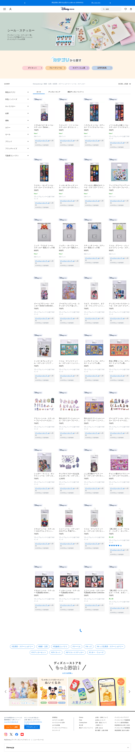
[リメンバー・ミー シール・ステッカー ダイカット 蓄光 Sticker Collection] (69, 111)
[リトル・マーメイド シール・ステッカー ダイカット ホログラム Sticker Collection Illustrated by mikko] (94, 519)
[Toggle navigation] (4, 9)
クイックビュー (44, 149)
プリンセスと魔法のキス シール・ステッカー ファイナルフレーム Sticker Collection (94, 186)
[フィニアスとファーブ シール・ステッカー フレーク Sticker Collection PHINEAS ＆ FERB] (119, 171)
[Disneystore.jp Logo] (67, 9)
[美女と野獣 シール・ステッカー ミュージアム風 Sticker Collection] (119, 347)
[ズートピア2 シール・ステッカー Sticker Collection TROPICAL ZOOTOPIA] (44, 290)
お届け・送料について (101, 723)
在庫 (17, 113)
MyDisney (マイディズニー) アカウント (17, 746)
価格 (17, 120)
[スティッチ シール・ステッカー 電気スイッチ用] (94, 232)
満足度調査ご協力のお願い (122, 736)
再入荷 (81, 731)
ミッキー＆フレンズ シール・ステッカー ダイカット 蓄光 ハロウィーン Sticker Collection (69, 186)
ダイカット (32, 68)
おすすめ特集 (56, 731)
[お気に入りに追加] (54, 99)
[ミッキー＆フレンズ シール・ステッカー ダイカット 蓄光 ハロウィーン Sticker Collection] (69, 171)
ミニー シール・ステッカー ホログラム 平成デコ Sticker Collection (69, 534)
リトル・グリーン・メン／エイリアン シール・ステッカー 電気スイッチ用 (119, 247)
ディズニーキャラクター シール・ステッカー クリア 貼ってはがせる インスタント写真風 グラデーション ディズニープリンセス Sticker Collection (119, 305)
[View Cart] (131, 9)
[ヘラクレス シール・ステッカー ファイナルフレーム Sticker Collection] (94, 111)
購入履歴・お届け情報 (101, 736)
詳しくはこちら (96, 2)
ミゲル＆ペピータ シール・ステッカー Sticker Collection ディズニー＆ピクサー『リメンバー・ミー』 (44, 126)
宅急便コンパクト (17, 155)
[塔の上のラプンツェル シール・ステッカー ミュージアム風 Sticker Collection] (94, 405)
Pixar (80, 726)
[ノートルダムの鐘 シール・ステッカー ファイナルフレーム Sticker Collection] (119, 111)
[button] (24, 3)
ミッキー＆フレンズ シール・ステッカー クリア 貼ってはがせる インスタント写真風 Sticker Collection (44, 362)
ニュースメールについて (11, 728)
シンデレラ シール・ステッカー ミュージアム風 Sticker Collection (94, 362)
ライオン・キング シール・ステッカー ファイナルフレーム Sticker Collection (44, 186)
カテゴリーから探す (58, 726)
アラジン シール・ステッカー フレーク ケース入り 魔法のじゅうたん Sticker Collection (44, 419)
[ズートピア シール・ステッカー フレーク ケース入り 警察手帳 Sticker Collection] (119, 405)
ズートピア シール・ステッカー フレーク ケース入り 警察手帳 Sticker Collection (119, 419)
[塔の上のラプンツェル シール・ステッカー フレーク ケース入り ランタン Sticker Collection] (69, 405)
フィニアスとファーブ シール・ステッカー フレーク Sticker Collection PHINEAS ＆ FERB (119, 186)
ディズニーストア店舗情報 (122, 726)
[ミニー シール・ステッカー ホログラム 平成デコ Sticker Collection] (69, 519)
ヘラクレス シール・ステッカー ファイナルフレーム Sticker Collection (94, 126)
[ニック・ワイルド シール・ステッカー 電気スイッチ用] (44, 232)
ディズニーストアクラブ (122, 723)
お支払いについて (100, 726)
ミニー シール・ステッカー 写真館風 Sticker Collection (94, 598)
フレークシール (55, 68)
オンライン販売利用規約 (122, 729)
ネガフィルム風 (79, 68)
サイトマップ (56, 736)
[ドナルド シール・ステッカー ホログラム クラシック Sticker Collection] (44, 519)
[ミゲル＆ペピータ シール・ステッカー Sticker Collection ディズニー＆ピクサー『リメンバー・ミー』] (44, 111)
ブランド (17, 141)
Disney (81, 723)
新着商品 (54, 723)
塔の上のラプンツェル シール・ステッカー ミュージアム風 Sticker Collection (94, 419)
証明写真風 (102, 68)
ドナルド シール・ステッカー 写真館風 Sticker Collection (44, 598)
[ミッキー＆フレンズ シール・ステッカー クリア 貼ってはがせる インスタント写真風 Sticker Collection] (44, 347)
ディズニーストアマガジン (60, 734)
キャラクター (17, 106)
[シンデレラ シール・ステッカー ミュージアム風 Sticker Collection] (94, 347)
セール (17, 134)
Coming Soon (83, 729)
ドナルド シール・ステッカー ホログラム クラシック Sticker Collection (44, 534)
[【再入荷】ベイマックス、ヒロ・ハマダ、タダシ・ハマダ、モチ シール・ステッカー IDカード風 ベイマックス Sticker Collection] (119, 583)
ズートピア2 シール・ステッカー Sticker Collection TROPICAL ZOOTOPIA (44, 305)
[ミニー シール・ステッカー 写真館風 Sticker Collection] (94, 583)
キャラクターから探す (58, 729)
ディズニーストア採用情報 (122, 734)
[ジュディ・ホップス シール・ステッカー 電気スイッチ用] (69, 232)
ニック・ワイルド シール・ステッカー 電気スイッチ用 (44, 247)
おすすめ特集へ (67, 679)
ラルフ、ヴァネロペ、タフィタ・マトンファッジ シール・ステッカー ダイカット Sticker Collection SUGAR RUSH (94, 305)
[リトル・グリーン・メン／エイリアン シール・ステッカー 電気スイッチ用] (119, 232)
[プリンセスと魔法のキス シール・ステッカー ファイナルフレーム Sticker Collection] (94, 171)
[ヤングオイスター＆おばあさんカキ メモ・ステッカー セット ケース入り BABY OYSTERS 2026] (69, 462)
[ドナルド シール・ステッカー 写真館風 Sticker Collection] (44, 583)
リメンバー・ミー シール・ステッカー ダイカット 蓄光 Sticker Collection (69, 126)
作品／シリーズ (17, 99)
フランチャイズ (17, 148)
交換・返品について (101, 729)
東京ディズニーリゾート (86, 734)
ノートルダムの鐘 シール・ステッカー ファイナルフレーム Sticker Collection (119, 126)
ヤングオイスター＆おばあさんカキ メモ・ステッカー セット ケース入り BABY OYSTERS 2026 (69, 477)
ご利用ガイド (99, 731)
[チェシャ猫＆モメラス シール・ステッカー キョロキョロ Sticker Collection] (119, 462)
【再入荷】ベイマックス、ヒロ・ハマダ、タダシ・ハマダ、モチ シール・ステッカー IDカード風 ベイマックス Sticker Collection (119, 598)
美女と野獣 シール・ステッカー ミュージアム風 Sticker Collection (119, 362)
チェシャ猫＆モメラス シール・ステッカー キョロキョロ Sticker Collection (119, 477)
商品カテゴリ (17, 92)
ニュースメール (38, 746)
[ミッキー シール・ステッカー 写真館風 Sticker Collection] (69, 583)
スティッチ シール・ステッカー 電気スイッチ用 (94, 247)
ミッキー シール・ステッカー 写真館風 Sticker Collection (69, 598)
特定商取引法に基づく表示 (122, 731)
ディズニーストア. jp (42, 140)
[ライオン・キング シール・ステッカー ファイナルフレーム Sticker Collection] (44, 171)
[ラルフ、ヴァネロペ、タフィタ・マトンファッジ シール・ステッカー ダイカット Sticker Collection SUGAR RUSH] (94, 290)
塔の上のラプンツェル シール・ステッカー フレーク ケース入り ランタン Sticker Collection (69, 419)
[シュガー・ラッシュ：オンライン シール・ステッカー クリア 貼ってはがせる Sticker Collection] (44, 462)
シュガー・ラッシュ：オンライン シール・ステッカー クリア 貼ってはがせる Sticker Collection (44, 477)
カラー (17, 127)
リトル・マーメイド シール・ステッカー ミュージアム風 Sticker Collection (69, 362)
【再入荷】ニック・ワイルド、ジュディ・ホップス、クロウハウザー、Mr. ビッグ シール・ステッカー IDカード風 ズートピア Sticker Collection (119, 534)
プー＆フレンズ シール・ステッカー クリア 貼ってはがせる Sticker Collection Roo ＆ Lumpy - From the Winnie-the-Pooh (69, 305)
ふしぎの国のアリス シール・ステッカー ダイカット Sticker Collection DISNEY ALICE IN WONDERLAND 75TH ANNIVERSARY (94, 477)
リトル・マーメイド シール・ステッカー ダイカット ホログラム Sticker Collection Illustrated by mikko (94, 534)
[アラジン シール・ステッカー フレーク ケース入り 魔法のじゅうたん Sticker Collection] (44, 405)
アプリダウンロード (32, 733)
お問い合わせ (99, 734)
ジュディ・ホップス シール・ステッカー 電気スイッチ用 (69, 247)
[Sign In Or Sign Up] (10, 9)
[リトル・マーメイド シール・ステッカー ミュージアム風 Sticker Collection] (69, 347)
